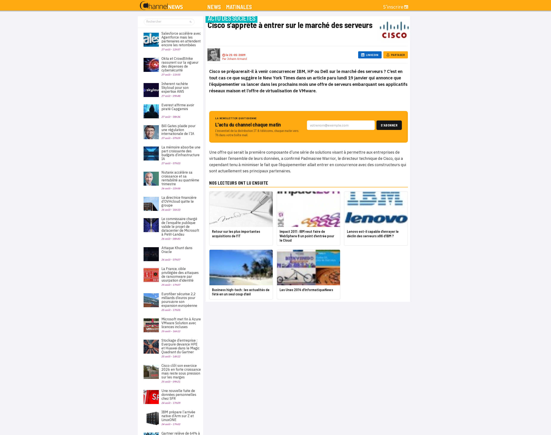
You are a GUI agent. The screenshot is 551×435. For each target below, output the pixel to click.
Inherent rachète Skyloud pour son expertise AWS (175, 88)
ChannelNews (161, 5)
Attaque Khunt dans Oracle (176, 250)
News (214, 7)
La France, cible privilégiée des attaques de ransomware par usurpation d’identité (180, 274)
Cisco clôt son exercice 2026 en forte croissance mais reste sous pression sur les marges (181, 371)
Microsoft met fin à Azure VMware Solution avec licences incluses (181, 323)
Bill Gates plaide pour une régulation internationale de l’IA (178, 130)
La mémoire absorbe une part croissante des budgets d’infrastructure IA (180, 153)
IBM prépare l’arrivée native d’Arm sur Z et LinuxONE (178, 416)
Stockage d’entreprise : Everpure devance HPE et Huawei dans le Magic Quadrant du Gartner (180, 346)
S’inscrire (393, 7)
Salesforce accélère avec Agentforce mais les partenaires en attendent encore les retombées (181, 39)
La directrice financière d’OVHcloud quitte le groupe (179, 201)
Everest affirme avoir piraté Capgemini (177, 107)
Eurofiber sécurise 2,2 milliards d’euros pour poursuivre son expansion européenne (179, 300)
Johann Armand (237, 59)
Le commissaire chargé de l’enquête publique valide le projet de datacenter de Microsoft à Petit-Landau (180, 226)
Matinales (239, 7)
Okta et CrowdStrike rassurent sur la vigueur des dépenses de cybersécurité (179, 64)
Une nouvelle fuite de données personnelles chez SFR (178, 395)
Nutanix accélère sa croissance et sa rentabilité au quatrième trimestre (180, 178)
